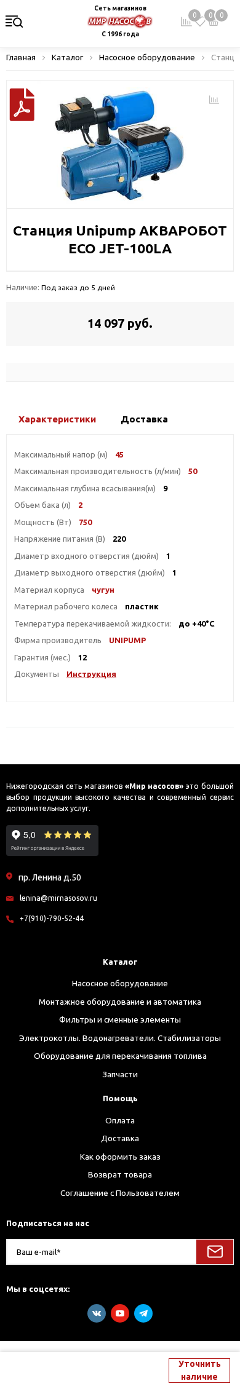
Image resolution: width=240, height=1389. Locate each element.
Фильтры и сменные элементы (120, 1019)
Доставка (120, 1138)
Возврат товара (120, 1174)
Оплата (120, 1120)
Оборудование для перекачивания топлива (120, 1056)
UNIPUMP (127, 640)
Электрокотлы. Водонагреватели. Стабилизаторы (120, 1038)
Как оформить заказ (120, 1156)
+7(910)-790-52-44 (52, 918)
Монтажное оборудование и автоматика (120, 1002)
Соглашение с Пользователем (120, 1193)
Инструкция (91, 674)
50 (192, 471)
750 (85, 522)
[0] (200, 21)
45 (119, 454)
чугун (103, 589)
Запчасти (120, 1074)
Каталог (120, 961)
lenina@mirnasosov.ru (58, 898)
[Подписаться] (214, 1252)
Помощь (120, 1098)
